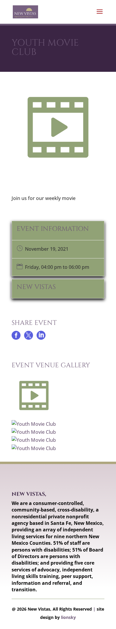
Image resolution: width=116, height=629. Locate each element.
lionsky (68, 617)
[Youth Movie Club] (35, 416)
